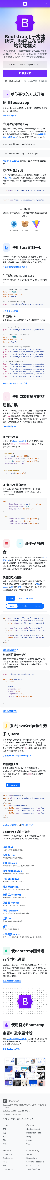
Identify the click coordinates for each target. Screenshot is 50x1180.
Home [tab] (10, 598)
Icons (5, 1161)
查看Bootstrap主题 (11, 1049)
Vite (28, 1144)
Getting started (33, 1129)
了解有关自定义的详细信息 (14, 267)
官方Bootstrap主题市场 (17, 1038)
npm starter (8, 1169)
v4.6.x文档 (32, 81)
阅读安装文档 (8, 115)
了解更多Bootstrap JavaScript (16, 755)
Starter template (33, 1132)
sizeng (5, 587)
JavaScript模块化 (10, 825)
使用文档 (26, 73)
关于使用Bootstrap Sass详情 (15, 383)
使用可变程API (27, 825)
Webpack (30, 1136)
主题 (5, 1144)
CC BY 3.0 (25, 1111)
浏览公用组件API (10, 710)
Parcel (29, 1140)
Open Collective (33, 1165)
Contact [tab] (29, 598)
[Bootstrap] (25, 3)
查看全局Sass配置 (10, 311)
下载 (24, 81)
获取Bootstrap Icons (12, 981)
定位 (38, 584)
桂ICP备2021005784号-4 (22, 1118)
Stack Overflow (33, 1169)
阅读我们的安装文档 (11, 160)
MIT (15, 1111)
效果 (20, 587)
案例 (5, 1136)
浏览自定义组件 (9, 650)
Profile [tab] (19, 598)
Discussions (31, 1158)
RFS (4, 1165)
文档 (5, 1132)
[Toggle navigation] (45, 3)
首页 (5, 1129)
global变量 (19, 441)
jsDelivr (8, 178)
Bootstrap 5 (8, 1154)
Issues (29, 1154)
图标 (5, 1140)
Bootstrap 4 (8, 1158)
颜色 (12, 587)
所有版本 (43, 81)
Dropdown (12, 785)
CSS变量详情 (8, 426)
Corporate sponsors (35, 1161)
